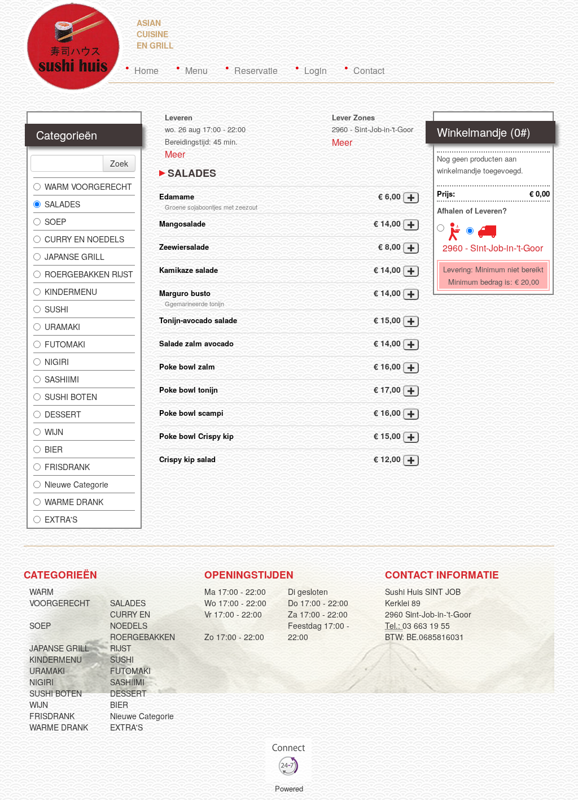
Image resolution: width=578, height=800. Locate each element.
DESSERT (63, 414)
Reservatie (256, 70)
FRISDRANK (67, 466)
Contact (368, 70)
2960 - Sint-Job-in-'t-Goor (493, 247)
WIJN (54, 431)
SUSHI (56, 309)
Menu (196, 70)
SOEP (55, 221)
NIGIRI (57, 361)
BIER (54, 449)
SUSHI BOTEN (71, 396)
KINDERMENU (71, 291)
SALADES (62, 204)
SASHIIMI (62, 379)
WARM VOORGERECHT (88, 186)
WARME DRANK (74, 501)
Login (315, 70)
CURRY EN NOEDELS (84, 239)
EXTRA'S (61, 519)
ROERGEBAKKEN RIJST (89, 274)
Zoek (119, 163)
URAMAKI (62, 326)
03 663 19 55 (426, 625)
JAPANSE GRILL (74, 256)
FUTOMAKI (65, 344)
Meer (175, 153)
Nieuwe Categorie (76, 484)
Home (146, 70)
